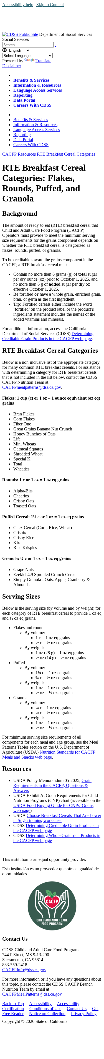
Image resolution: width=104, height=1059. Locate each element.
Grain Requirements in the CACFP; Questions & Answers (52, 785)
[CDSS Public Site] (20, 34)
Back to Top (13, 1003)
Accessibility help (17, 4)
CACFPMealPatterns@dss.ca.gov (32, 994)
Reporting (22, 134)
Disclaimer (11, 65)
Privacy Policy (84, 1013)
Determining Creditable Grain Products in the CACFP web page (47, 336)
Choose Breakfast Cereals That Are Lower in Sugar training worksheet (57, 818)
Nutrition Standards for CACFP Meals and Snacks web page (48, 754)
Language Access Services (36, 129)
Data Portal (23, 139)
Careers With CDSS (31, 144)
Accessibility (40, 1003)
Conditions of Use (45, 1008)
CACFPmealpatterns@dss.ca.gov (31, 387)
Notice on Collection (47, 1013)
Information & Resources (35, 124)
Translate (43, 60)
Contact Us (77, 1008)
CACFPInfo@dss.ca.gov (24, 969)
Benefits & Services (30, 119)
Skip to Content (50, 4)
